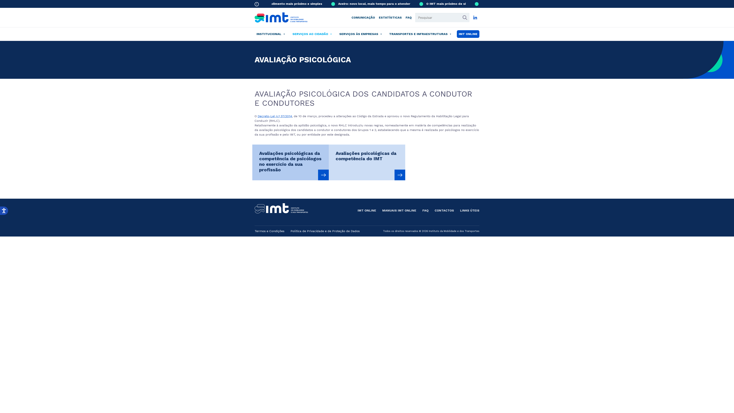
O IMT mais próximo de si (437, 4)
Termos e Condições (269, 231)
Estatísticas (390, 17)
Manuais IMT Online (399, 210)
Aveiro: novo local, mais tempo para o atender (366, 4)
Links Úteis (469, 210)
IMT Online (367, 210)
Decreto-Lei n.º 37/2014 (275, 116)
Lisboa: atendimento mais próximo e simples (279, 4)
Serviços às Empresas (358, 34)
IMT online (468, 34)
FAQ (409, 17)
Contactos (444, 210)
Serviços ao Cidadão (310, 34)
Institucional (269, 34)
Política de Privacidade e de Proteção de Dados (325, 231)
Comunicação (363, 17)
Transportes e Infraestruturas (418, 34)
